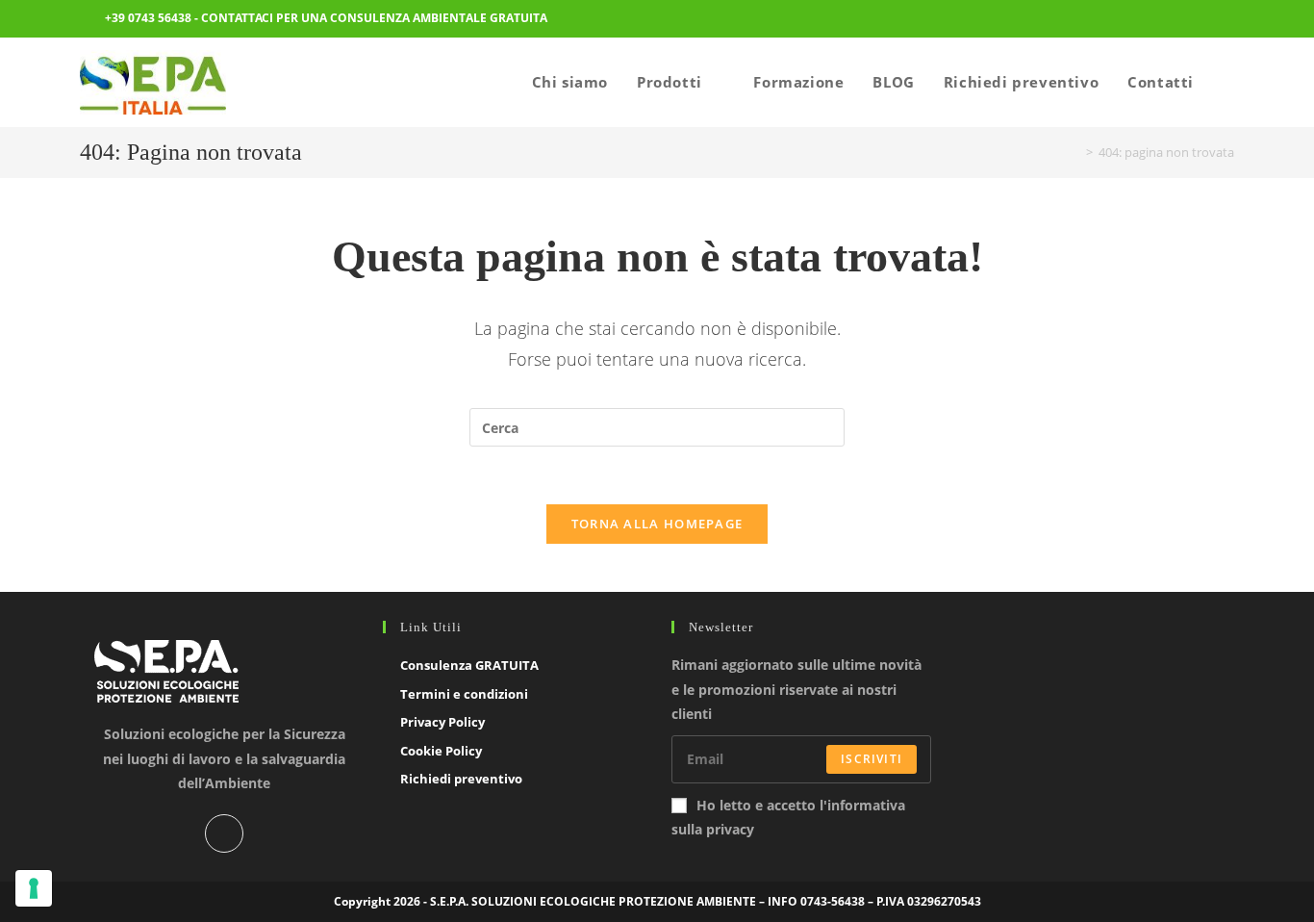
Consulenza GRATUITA (469, 665)
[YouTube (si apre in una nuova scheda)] (1222, 20)
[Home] (1075, 152)
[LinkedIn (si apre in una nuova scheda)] (1195, 20)
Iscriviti (871, 759)
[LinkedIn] (224, 833)
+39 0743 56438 (148, 18)
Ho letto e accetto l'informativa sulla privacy (788, 817)
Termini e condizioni (464, 694)
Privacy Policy (442, 721)
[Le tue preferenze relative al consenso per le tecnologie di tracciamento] (33, 888)
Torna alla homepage (657, 523)
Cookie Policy (441, 750)
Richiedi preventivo (461, 778)
